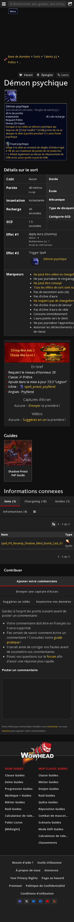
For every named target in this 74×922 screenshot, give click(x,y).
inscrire (6, 730)
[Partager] (70, 4)
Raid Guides (13, 809)
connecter (52, 726)
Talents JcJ (50, 56)
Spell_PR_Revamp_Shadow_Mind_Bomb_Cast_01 (32, 543)
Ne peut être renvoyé (48, 283)
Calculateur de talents (21, 816)
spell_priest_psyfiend (39, 386)
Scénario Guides (49, 822)
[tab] (10, 501)
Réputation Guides (51, 809)
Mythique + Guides (18, 795)
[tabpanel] (37, 540)
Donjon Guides (48, 789)
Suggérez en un (34, 419)
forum (51, 656)
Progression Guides (19, 789)
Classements (47, 842)
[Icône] (11, 96)
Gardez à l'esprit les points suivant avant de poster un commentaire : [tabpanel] (36, 670)
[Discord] (20, 901)
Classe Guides (15, 775)
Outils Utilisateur (49, 862)
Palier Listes (13, 822)
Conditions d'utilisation (37, 893)
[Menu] (4, 4)
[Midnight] (12, 829)
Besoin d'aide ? (22, 862)
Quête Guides (48, 802)
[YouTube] (47, 901)
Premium (15, 886)
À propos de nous (28, 870)
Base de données (19, 56)
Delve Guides (14, 782)
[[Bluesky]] (34, 901)
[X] (27, 901)
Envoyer (35, 405)
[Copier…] (54, 524)
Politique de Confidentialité (45, 886)
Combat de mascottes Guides (54, 816)
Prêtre (12, 62)
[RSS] (54, 901)
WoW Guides (14, 768)
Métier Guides (15, 802)
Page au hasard (53, 878)
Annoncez (51, 870)
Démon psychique (55, 259)
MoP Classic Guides (52, 768)
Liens (64, 75)
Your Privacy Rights (24, 878)
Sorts (37, 56)
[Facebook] (40, 901)
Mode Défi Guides (50, 829)
